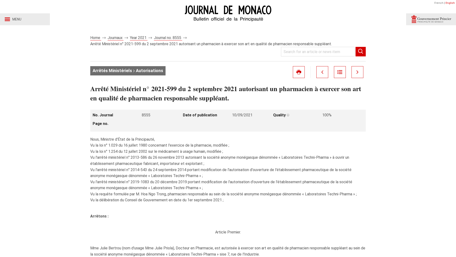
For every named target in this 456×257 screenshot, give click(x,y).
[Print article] (299, 72)
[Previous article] (322, 72)
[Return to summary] (340, 72)
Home (95, 37)
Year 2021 (138, 37)
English (450, 3)
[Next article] (357, 72)
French (438, 3)
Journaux (116, 37)
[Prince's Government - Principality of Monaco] (431, 19)
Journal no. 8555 (168, 37)
